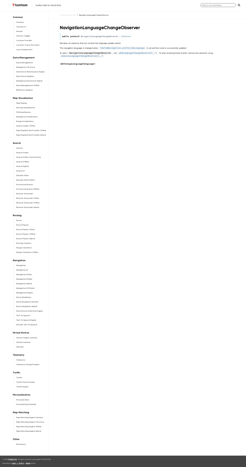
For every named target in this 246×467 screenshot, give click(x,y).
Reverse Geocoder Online (27, 198)
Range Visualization (25, 121)
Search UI (20, 171)
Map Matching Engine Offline (28, 427)
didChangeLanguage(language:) (79, 64)
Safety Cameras (23, 342)
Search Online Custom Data (28, 157)
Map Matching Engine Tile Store (30, 422)
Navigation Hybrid (24, 284)
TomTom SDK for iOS (68, 15)
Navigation (21, 265)
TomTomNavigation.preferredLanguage (122, 48)
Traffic (19, 378)
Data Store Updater (25, 76)
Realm (28, 463)
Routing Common (23, 243)
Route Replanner (23, 297)
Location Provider (24, 40)
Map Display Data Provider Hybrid (31, 135)
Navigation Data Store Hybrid (29, 81)
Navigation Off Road (25, 288)
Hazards (19, 347)
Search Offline (22, 162)
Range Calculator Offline (27, 252)
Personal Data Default (26, 404)
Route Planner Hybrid (25, 239)
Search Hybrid (22, 166)
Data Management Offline (27, 85)
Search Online (22, 153)
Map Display (21, 103)
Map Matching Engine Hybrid (28, 431)
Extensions (21, 444)
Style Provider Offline (25, 126)
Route (19, 220)
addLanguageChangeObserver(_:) (138, 53)
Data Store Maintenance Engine (30, 72)
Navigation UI (22, 270)
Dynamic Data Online (25, 180)
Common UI (21, 27)
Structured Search (24, 185)
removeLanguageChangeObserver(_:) (82, 56)
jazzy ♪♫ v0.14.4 (18, 463)
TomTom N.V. (12, 459)
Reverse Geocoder (24, 194)
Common (20, 22)
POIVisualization (23, 112)
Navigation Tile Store (25, 67)
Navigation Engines (24, 293)
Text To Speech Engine (26, 320)
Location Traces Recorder (27, 45)
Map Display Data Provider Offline (31, 130)
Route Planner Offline (25, 234)
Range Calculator (24, 248)
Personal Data (22, 400)
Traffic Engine (22, 387)
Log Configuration (24, 50)
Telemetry (20, 360)
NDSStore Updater (24, 90)
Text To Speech (23, 316)
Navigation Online (24, 275)
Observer (126, 36)
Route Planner (22, 225)
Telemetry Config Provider (27, 364)
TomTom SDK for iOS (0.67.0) (48, 5)
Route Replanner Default (27, 302)
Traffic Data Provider (25, 382)
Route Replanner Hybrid (26, 306)
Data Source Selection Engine (29, 311)
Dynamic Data (22, 175)
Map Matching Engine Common (29, 417)
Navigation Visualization (27, 117)
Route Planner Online (25, 230)
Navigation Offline (24, 279)
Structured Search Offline (27, 189)
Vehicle (19, 31)
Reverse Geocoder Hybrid (27, 207)
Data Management (24, 63)
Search (19, 148)
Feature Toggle (23, 36)
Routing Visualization (25, 108)
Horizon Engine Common (26, 338)
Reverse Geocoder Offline (28, 203)
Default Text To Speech (26, 325)
